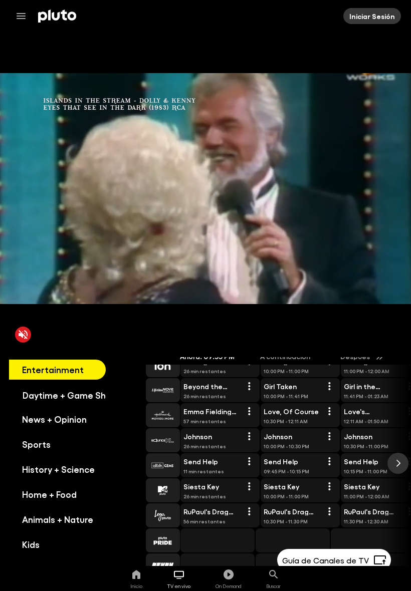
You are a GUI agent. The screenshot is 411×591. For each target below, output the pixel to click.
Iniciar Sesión (372, 16)
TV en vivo (178, 586)
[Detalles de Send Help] (249, 461)
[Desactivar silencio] (23, 335)
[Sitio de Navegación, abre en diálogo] (24, 16)
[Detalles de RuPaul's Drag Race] (249, 511)
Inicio (136, 586)
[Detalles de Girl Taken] (329, 386)
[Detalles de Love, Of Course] (329, 411)
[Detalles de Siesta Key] (249, 486)
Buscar (273, 586)
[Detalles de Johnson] (249, 436)
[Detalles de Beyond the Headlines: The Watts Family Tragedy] (249, 386)
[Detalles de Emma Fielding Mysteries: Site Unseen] (249, 411)
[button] (151, 365)
